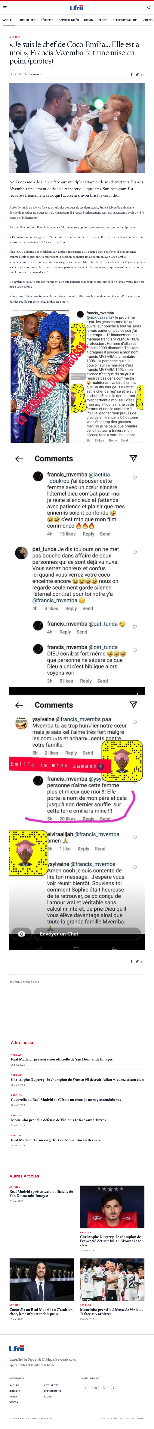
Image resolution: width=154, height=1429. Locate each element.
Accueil (8, 20)
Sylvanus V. (35, 74)
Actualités (27, 20)
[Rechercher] (147, 7)
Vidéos (147, 20)
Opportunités (69, 20)
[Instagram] (114, 1387)
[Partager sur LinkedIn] (143, 74)
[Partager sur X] (137, 74)
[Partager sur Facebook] (131, 74)
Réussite (47, 20)
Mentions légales (111, 1418)
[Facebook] (85, 1387)
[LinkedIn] (95, 1387)
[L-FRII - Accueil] (77, 7)
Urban (88, 20)
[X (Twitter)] (105, 1387)
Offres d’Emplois (124, 20)
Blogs (102, 20)
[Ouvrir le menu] (7, 7)
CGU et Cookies (135, 1418)
